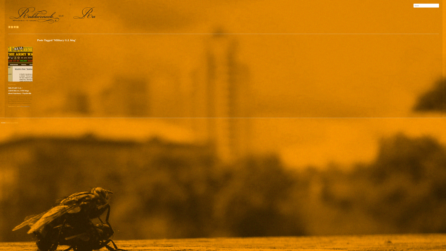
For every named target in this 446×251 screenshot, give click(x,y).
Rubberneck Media (12, 123)
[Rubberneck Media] (52, 26)
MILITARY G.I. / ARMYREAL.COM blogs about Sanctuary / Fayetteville (21, 91)
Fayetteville (12, 84)
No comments (25, 106)
